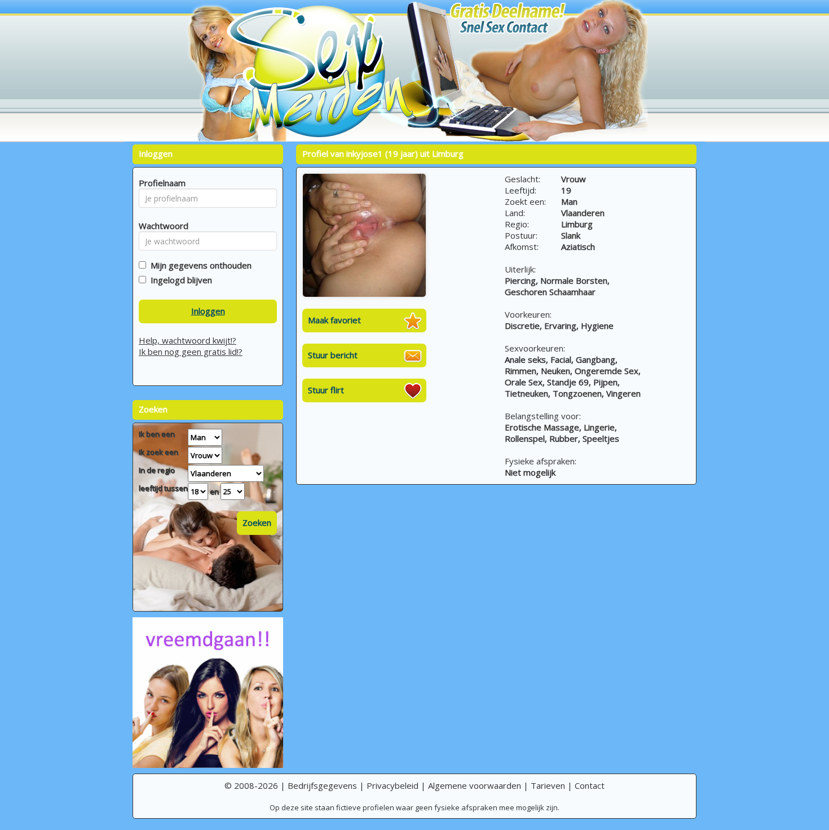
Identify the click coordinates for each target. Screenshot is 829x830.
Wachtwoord (160, 225)
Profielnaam (160, 182)
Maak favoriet (334, 320)
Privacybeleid (392, 785)
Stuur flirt (326, 390)
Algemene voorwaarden (474, 785)
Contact (590, 785)
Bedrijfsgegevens (322, 785)
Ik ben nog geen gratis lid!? (190, 351)
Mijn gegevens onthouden (199, 265)
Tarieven (548, 785)
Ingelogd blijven (179, 280)
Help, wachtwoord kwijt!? (187, 340)
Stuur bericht (333, 355)
